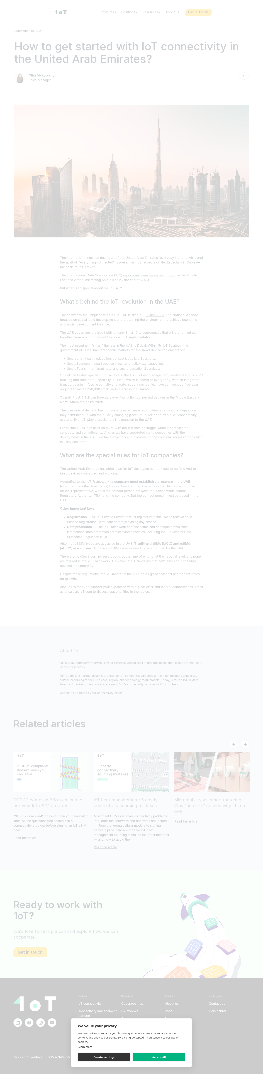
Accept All (159, 1057)
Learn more (85, 1047)
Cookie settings (104, 1057)
